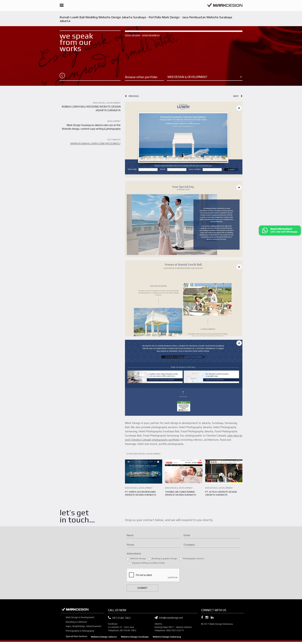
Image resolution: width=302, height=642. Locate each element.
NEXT (237, 96)
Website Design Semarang (167, 637)
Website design (138, 558)
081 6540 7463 (121, 617)
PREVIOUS (133, 96)
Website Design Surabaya (135, 637)
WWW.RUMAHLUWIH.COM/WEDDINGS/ (95, 143)
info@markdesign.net (170, 617)
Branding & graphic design (164, 558)
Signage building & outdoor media (148, 563)
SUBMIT (142, 588)
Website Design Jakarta (104, 637)
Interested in (134, 553)
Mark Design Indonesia (221, 624)
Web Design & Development (80, 617)
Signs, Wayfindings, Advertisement (83, 626)
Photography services (193, 558)
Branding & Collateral (76, 622)
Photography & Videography (80, 630)
